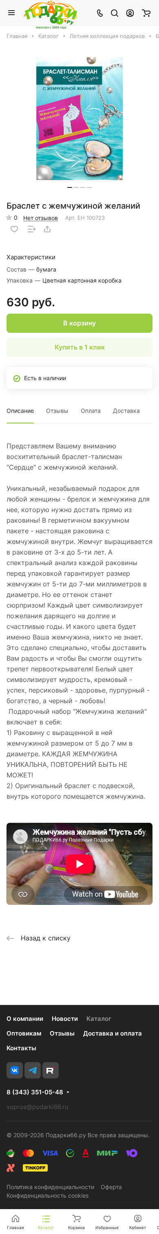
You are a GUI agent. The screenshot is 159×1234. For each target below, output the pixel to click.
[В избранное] (14, 229)
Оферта (111, 1186)
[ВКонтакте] (15, 1070)
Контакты (21, 1048)
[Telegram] (32, 1070)
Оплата (91, 410)
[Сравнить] (32, 229)
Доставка (126, 410)
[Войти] (130, 13)
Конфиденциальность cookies (47, 1195)
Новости (65, 1018)
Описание (20, 410)
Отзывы (57, 410)
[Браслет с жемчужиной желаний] (79, 118)
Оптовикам (24, 1033)
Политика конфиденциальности (50, 1186)
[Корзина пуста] (146, 13)
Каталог (98, 1018)
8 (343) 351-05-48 (35, 1092)
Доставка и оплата (112, 1033)
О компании (25, 1018)
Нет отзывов (40, 217)
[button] (69, 187)
